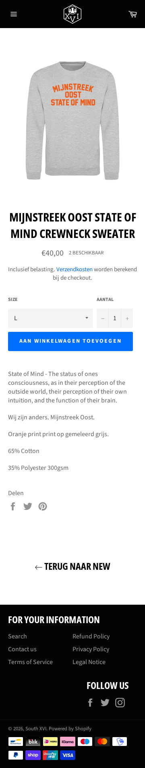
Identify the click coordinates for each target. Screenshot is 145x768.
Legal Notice (89, 662)
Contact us (22, 649)
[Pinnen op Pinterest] (43, 506)
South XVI (35, 728)
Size (13, 300)
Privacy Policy (90, 649)
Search (17, 636)
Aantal (105, 300)
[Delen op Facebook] (13, 506)
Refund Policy (91, 636)
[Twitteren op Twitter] (28, 506)
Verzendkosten (74, 269)
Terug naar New (76, 566)
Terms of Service (30, 662)
